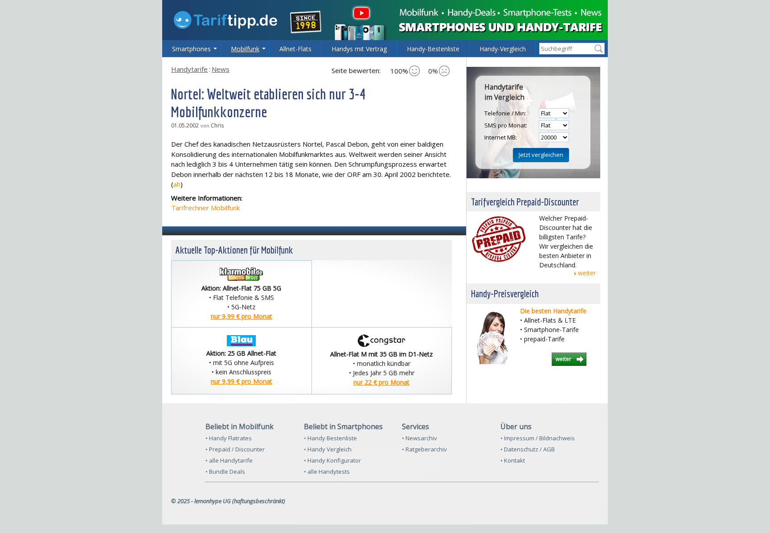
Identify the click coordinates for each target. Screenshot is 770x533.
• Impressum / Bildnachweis (537, 438)
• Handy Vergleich (328, 449)
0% (433, 70)
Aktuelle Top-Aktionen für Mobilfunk (234, 249)
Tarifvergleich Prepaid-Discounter (525, 201)
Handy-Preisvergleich (505, 293)
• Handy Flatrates (228, 438)
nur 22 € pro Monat (381, 382)
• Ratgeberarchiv (424, 449)
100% (399, 70)
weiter (587, 273)
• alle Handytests (327, 471)
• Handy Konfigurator (332, 460)
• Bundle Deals (225, 471)
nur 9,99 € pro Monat (241, 316)
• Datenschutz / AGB (527, 449)
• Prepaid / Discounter (235, 449)
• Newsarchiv (419, 438)
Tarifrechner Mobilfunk (205, 207)
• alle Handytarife (229, 460)
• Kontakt (512, 460)
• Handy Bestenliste (330, 438)
